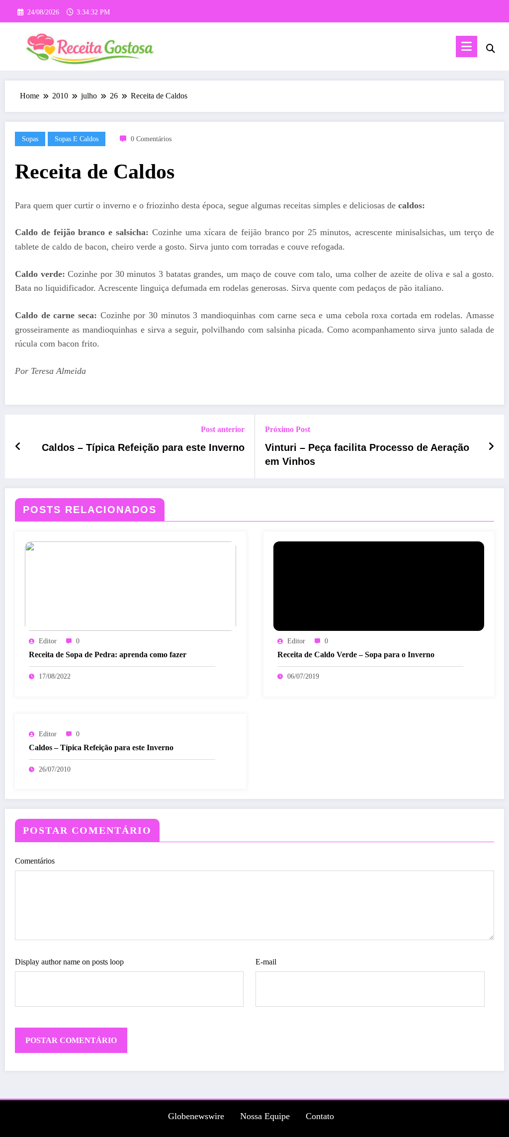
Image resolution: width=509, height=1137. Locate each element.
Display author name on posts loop (69, 962)
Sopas (30, 139)
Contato (320, 1116)
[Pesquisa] (491, 48)
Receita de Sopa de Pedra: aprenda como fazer (107, 654)
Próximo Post (287, 429)
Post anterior (223, 429)
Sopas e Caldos (76, 139)
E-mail (265, 962)
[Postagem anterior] (18, 446)
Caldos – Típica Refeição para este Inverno (143, 447)
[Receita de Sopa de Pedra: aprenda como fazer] (130, 585)
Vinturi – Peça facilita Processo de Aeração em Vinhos (367, 454)
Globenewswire (196, 1116)
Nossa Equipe (265, 1116)
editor (48, 641)
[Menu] (466, 46)
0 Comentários (151, 139)
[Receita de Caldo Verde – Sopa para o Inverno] (379, 585)
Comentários (35, 861)
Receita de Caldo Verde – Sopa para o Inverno (355, 654)
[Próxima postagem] (491, 446)
